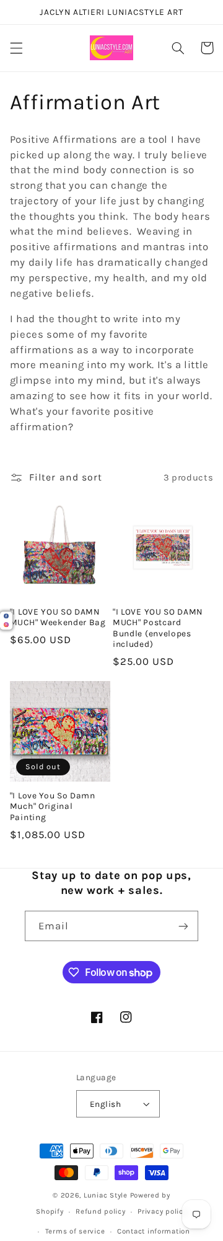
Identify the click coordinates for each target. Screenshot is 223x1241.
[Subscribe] (183, 926)
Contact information (153, 1231)
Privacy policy (162, 1211)
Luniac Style (106, 1195)
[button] (16, 48)
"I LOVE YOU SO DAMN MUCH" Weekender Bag (58, 617)
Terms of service (75, 1231)
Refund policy (101, 1211)
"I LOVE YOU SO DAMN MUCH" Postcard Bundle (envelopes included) (158, 628)
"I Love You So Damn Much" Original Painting (52, 806)
